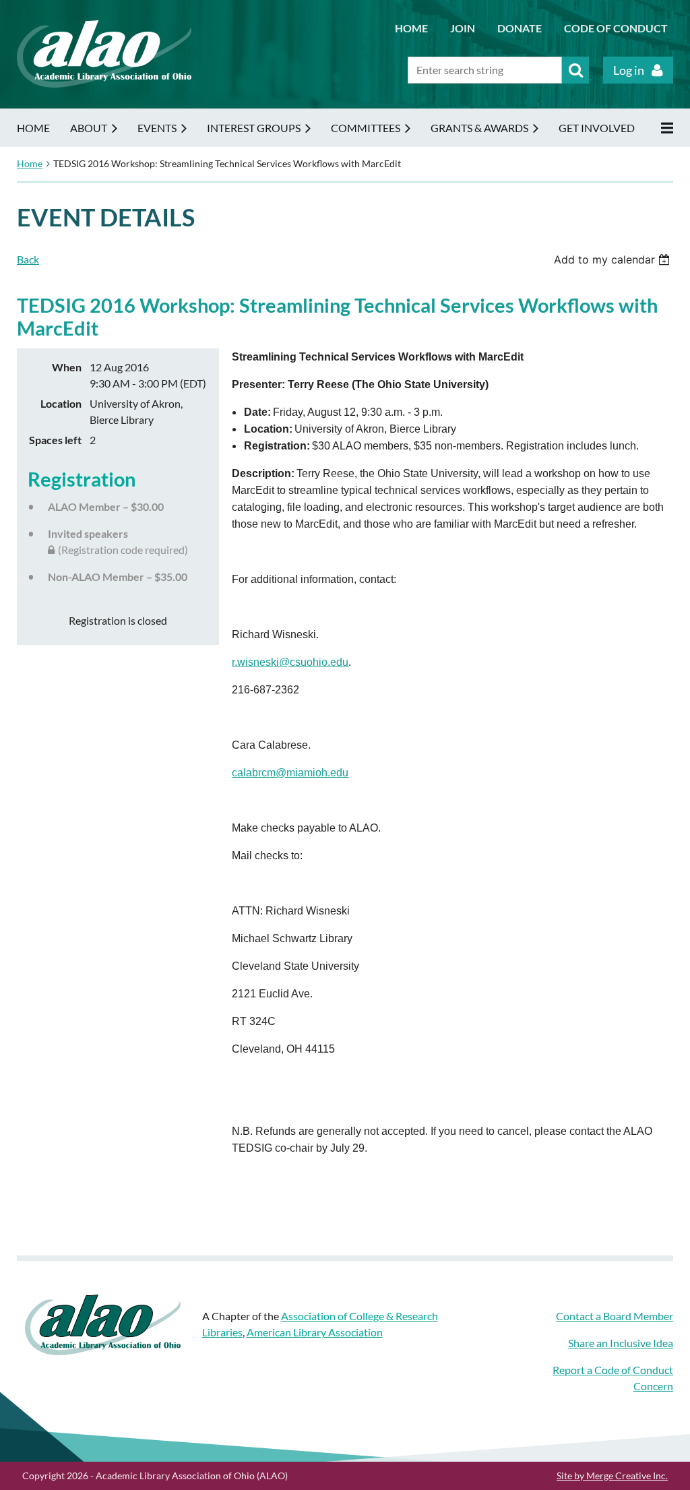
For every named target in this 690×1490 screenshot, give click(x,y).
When (67, 367)
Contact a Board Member (614, 1315)
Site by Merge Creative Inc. (612, 1475)
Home (411, 28)
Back (28, 259)
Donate (519, 28)
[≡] (664, 127)
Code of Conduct (616, 28)
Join (462, 28)
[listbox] (613, 259)
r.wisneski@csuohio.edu (290, 662)
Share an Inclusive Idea (620, 1342)
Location (61, 403)
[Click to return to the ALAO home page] (104, 83)
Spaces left (55, 439)
